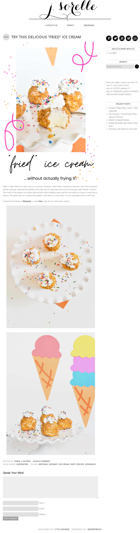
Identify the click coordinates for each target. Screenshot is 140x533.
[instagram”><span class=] (128, 38)
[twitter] (115, 38)
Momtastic (27, 201)
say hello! (112, 53)
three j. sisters (22, 461)
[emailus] (135, 38)
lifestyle (52, 25)
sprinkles (90, 464)
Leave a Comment (41, 461)
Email (41, 509)
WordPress (95, 529)
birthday (43, 464)
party (71, 25)
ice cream (64, 464)
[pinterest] (122, 38)
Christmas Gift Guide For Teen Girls (123, 129)
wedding (89, 25)
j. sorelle (70, 10)
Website (42, 514)
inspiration (22, 464)
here (40, 201)
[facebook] (109, 38)
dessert (53, 464)
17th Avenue (62, 529)
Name (41, 503)
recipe (80, 464)
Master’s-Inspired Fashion (119, 120)
